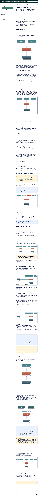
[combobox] (32, 1)
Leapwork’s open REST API (31, 263)
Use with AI (35, 4)
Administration (3, 14)
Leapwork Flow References (20, 4)
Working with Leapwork (4, 11)
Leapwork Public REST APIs (5, 16)
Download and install (4, 9)
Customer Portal (23, 1)
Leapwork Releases (7, 1)
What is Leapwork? (4, 4)
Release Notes (3, 19)
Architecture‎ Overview (5, 6)
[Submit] (27, 1)
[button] (37, 494)
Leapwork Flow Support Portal (15, 1)
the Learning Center (18, 136)
